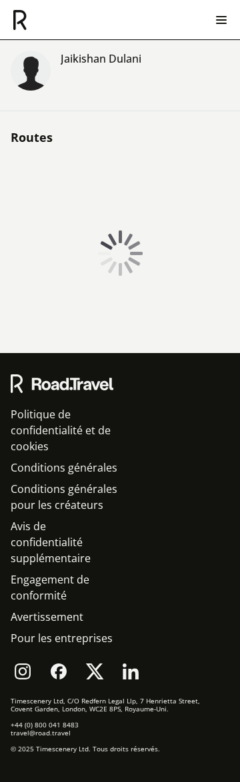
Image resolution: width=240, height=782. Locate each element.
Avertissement (47, 616)
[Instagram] (23, 671)
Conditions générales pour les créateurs (64, 497)
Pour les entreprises (62, 638)
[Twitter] (95, 671)
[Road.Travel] (20, 20)
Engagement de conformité (50, 587)
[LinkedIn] (131, 671)
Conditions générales (64, 467)
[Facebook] (59, 671)
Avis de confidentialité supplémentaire (51, 542)
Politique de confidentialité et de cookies (61, 430)
